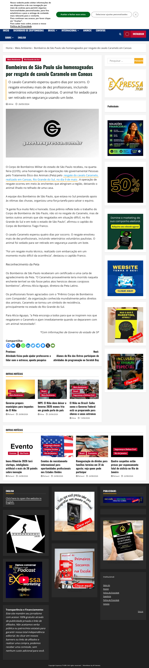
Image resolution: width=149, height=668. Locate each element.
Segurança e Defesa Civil (84, 395)
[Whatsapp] (23, 345)
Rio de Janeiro (50, 453)
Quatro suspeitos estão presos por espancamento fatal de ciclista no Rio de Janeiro (124, 466)
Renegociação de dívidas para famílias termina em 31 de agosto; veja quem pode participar (91, 466)
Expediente (107, 596)
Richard (11, 414)
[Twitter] (33, 345)
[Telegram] (38, 345)
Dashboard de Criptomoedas (28, 30)
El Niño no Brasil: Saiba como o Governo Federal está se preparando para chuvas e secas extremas (83, 408)
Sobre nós (106, 585)
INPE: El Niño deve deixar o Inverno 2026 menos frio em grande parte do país (52, 406)
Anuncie (87, 30)
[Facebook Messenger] (43, 345)
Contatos (100, 30)
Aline (10, 104)
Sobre (8, 37)
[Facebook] (8, 345)
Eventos (12, 453)
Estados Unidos (51, 449)
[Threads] (18, 345)
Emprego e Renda (52, 445)
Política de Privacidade (111, 592)
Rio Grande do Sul (32, 59)
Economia (92, 453)
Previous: (28, 356)
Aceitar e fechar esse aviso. (73, 14)
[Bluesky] (13, 345)
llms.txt (140, 611)
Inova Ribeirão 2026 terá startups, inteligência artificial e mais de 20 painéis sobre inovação (22, 466)
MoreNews (87, 665)
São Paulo (24, 453)
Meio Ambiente (14, 59)
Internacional (69, 30)
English (22, 37)
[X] (48, 345)
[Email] (53, 345)
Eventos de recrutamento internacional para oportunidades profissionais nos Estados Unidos (56, 466)
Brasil (51, 30)
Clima (12, 391)
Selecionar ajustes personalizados (111, 14)
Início (6, 30)
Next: (76, 356)
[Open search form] (120, 34)
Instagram (138, 34)
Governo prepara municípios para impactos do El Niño (19, 406)
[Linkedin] (28, 345)
